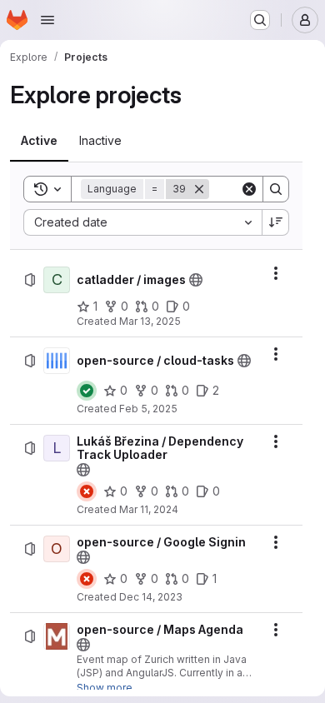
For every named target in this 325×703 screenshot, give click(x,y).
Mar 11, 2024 (148, 509)
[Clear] (249, 189)
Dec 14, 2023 (150, 597)
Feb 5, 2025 (148, 408)
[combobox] (142, 222)
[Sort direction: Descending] (275, 222)
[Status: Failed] (87, 491)
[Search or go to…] (260, 20)
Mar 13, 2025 (150, 321)
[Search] (275, 189)
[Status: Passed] (87, 391)
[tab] (39, 141)
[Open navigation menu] (47, 20)
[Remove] (199, 189)
